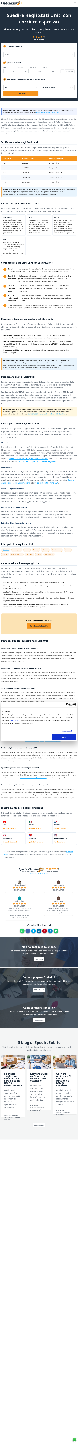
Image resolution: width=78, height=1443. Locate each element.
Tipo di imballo (8, 51)
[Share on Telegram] (50, 931)
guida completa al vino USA (46, 483)
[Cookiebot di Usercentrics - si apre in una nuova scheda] (67, 704)
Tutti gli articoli (39, 1125)
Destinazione (44, 84)
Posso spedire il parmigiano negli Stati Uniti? (28, 458)
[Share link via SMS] (56, 931)
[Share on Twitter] (33, 931)
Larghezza (33, 67)
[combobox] (21, 87)
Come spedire (39, 959)
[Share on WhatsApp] (22, 931)
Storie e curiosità (35, 1110)
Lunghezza (20, 67)
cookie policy (14, 720)
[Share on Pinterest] (44, 931)
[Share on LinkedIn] (39, 931)
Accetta (63, 737)
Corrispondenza (9, 1117)
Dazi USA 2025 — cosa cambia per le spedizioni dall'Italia (47, 414)
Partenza (6, 84)
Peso (4, 67)
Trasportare (14, 1115)
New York (6, 550)
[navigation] (75, 3)
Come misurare (39, 1020)
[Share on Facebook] (27, 931)
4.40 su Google (52, 871)
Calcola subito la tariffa (39, 626)
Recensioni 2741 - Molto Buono (39, 874)
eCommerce (66, 1112)
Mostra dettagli (67, 731)
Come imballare (39, 989)
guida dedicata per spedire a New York (33, 778)
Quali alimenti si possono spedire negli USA (37, 461)
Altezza (45, 67)
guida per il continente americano (47, 112)
